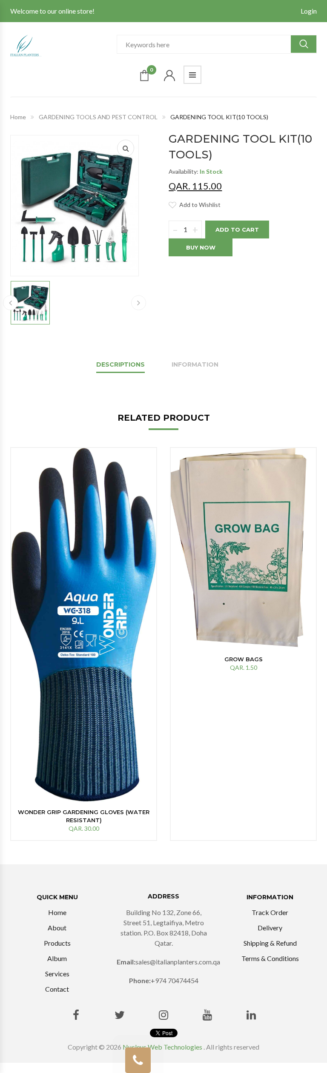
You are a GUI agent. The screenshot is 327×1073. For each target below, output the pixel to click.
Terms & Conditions (270, 958)
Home (18, 116)
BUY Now (200, 247)
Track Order (270, 912)
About (57, 928)
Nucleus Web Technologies (162, 1047)
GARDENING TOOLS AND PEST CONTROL (98, 116)
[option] (84, 644)
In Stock (211, 171)
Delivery (270, 928)
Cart (151, 71)
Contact (57, 989)
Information (195, 364)
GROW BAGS (243, 659)
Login (309, 11)
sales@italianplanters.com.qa (177, 962)
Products (57, 943)
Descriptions (120, 364)
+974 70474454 (174, 980)
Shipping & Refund (270, 943)
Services (57, 974)
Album (57, 958)
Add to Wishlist (200, 204)
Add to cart (237, 229)
